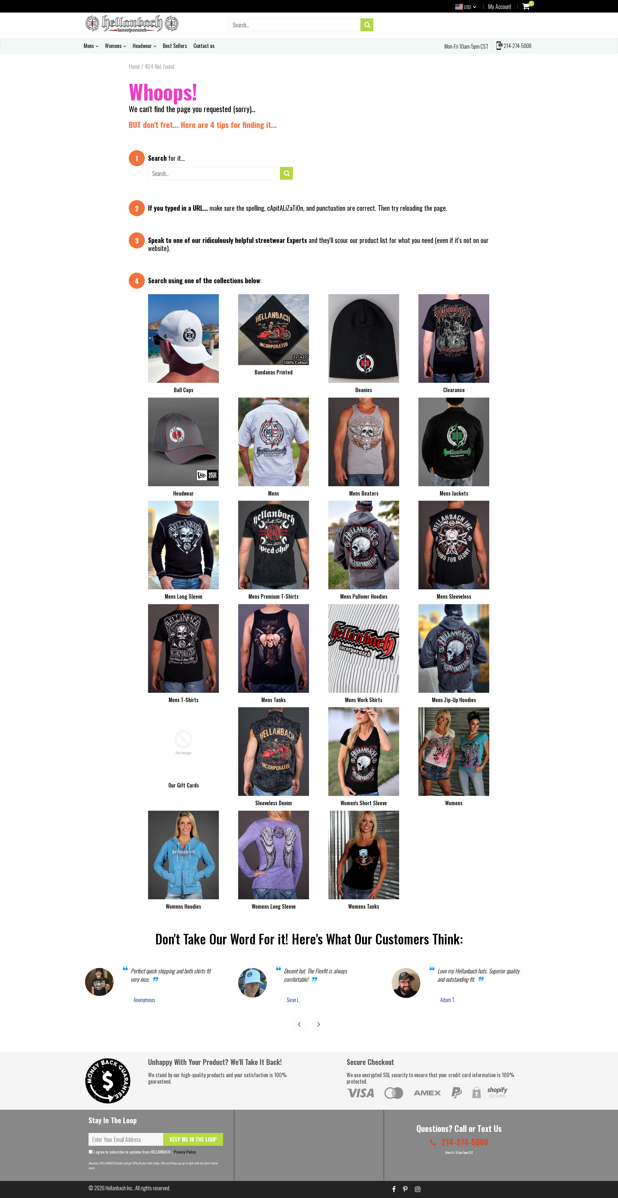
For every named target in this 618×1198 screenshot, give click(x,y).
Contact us (204, 46)
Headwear (143, 46)
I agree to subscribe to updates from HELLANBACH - (144, 1152)
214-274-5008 (517, 46)
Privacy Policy (185, 1152)
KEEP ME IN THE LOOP (193, 1139)
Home (134, 66)
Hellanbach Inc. (119, 1188)
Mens (89, 46)
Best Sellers (175, 46)
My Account (499, 6)
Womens (114, 46)
